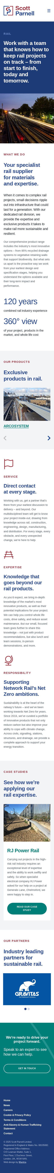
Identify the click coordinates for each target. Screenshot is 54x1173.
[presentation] (5, 438)
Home (7, 1100)
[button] (25, 1009)
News (7, 1105)
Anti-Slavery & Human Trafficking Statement (22, 1126)
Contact (8, 1133)
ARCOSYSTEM (16, 426)
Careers (8, 1110)
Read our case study (27, 908)
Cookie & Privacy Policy (17, 1115)
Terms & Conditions (15, 1120)
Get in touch (27, 1068)
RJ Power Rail (23, 850)
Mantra (22, 1162)
